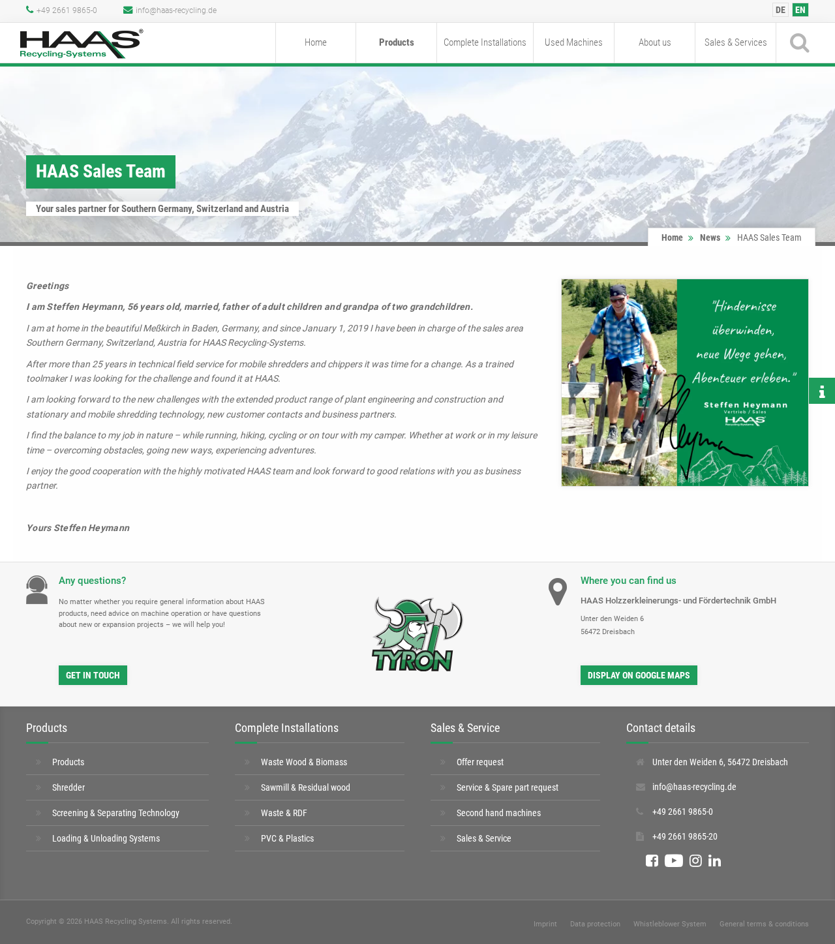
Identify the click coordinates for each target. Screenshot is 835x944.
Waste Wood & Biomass (304, 762)
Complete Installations (485, 42)
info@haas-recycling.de (176, 10)
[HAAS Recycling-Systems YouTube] (674, 861)
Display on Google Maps (639, 675)
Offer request (480, 762)
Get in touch (93, 675)
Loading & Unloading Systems (106, 838)
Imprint (545, 924)
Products (396, 42)
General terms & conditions (764, 924)
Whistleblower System (669, 924)
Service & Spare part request (507, 787)
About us (655, 42)
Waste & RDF (284, 813)
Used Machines (574, 42)
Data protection (595, 924)
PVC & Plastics (287, 838)
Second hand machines (499, 813)
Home (316, 42)
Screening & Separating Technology (115, 813)
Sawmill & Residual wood (305, 787)
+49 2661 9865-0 (67, 10)
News (710, 237)
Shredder (68, 787)
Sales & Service (484, 838)
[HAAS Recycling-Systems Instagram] (696, 861)
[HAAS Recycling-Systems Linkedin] (714, 861)
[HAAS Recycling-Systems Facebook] (652, 861)
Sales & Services (736, 42)
